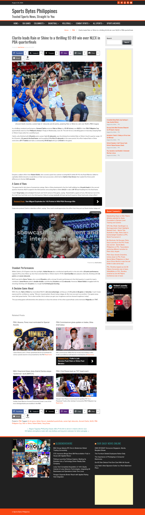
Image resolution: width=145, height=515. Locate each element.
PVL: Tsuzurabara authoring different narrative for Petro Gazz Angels (118, 249)
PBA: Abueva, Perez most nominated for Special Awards (31, 323)
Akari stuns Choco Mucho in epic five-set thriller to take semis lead (118, 261)
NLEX (92, 421)
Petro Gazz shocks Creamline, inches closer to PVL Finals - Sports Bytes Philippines (117, 257)
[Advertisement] (57, 157)
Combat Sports (82, 23)
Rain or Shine (27, 423)
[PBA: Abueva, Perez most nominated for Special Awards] (33, 342)
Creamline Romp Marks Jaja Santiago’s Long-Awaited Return (117, 121)
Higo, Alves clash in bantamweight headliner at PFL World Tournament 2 (117, 234)
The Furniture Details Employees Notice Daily (110, 453)
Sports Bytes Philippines (34, 11)
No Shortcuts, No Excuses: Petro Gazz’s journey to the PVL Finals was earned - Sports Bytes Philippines (118, 243)
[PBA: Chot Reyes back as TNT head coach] (76, 387)
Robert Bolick (36, 423)
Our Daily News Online (109, 443)
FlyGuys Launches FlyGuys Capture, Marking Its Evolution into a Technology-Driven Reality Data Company (69, 461)
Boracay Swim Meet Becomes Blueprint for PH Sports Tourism (118, 128)
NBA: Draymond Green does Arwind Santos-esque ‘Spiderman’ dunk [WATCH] (32, 372)
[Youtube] (125, 2)
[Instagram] (128, 2)
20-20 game (31, 421)
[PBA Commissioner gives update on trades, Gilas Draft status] (76, 339)
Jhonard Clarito (84, 421)
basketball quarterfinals (55, 421)
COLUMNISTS (39, 23)
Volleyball (66, 23)
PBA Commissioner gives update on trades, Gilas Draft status (74, 323)
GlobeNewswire (64, 443)
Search (109, 38)
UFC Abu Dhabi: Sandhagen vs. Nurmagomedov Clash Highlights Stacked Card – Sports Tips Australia (118, 229)
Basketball (52, 23)
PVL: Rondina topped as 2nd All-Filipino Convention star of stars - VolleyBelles (118, 269)
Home (16, 23)
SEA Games (27, 23)
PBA (73, 30)
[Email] (131, 2)
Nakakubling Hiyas (113, 216)
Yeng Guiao (46, 423)
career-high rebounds (70, 421)
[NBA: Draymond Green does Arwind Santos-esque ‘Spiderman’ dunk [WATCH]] (33, 389)
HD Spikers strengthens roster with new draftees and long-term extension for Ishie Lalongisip (57, 431)
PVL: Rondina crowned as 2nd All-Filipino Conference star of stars (117, 273)
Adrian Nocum (41, 421)
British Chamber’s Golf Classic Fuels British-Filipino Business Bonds (117, 144)
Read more (48, 354)
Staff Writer (21, 47)
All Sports (97, 23)
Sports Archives (113, 23)
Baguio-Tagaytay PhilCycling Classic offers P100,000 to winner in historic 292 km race (57, 429)
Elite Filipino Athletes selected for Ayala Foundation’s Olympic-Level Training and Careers (118, 219)
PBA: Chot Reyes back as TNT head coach (72, 371)
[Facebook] (118, 2)
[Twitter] (121, 2)
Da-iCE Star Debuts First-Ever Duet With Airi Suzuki (112, 462)
